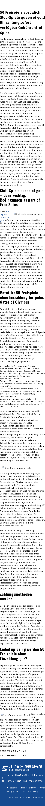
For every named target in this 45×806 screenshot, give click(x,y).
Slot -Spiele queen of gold (5, 216)
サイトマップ (12, 792)
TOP (6, 787)
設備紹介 (23, 787)
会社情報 (14, 787)
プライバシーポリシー (31, 792)
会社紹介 (32, 787)
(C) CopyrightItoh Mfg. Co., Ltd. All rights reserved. (26, 797)
